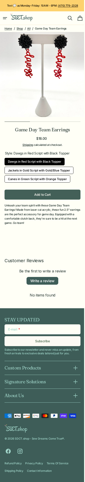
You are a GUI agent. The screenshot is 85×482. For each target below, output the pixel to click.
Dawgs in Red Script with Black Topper (34, 160)
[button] (5, 18)
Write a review (41, 281)
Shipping (26, 145)
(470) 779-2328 (68, 5)
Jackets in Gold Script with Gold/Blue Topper (39, 169)
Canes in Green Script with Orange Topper (37, 178)
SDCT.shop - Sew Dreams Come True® (39, 438)
